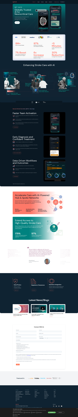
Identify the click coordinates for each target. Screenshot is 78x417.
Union (55, 392)
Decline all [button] (60, 412)
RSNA (54, 391)
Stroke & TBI (17, 395)
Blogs (35, 396)
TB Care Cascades (18, 392)
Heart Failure (17, 398)
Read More (33, 290)
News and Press (37, 392)
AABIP (55, 396)
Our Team (45, 392)
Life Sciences (27, 392)
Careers (45, 398)
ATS (54, 394)
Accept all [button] (51, 412)
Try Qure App (16, 176)
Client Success (46, 395)
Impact (36, 394)
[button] (30, 415)
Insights (36, 391)
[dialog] (39, 412)
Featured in (20, 378)
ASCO (55, 395)
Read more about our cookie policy (17, 411)
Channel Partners (27, 394)
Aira (16, 400)
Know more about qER (17, 152)
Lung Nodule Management (19, 394)
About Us (45, 391)
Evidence (36, 395)
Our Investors (46, 394)
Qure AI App (17, 399)
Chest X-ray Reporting (19, 391)
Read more (16, 290)
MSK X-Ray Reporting (19, 396)
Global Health (27, 391)
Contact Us (17, 22)
